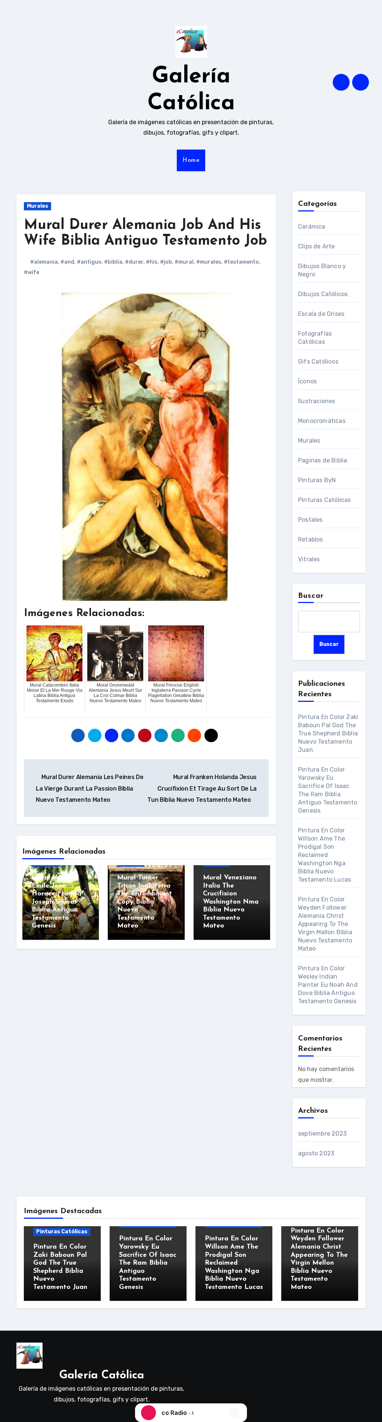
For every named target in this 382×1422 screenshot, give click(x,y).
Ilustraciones (316, 401)
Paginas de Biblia (322, 460)
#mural (184, 262)
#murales (208, 262)
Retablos (310, 539)
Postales (310, 519)
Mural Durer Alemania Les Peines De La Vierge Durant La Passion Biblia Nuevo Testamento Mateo (90, 788)
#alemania (44, 262)
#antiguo (89, 262)
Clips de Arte (316, 246)
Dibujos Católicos (323, 294)
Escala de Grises (321, 313)
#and (67, 262)
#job (166, 262)
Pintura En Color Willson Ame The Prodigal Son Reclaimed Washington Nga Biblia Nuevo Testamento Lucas (324, 855)
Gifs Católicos (318, 361)
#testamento (241, 262)
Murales (37, 206)
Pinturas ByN (317, 480)
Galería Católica (101, 1375)
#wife (31, 272)
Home (191, 160)
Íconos (307, 381)
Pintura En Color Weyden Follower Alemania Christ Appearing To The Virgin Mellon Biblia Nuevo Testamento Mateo (325, 924)
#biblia (113, 262)
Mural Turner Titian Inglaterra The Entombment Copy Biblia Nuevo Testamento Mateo (144, 902)
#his (151, 262)
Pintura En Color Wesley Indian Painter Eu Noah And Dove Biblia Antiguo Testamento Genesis (328, 985)
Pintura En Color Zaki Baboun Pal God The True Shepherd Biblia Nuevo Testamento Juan (328, 733)
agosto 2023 (316, 1153)
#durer (134, 262)
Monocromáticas (321, 420)
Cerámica (311, 226)
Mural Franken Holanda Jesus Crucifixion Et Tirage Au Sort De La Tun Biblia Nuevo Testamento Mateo (202, 788)
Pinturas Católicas (324, 499)
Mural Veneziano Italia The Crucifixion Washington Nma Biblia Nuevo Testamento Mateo (231, 902)
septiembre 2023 (322, 1133)
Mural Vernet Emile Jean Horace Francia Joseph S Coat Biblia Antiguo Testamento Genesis (56, 902)
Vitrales (309, 559)
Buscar (311, 596)
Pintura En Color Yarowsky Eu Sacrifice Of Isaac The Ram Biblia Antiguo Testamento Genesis (147, 1263)
